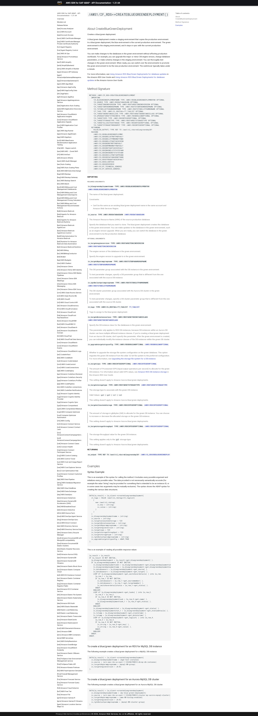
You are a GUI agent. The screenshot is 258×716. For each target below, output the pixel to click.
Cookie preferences (81, 714)
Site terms (67, 714)
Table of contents (182, 13)
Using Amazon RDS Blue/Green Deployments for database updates (138, 74)
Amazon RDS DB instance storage (152, 372)
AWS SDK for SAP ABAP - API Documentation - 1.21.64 (68, 14)
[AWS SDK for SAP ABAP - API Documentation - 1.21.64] (59, 3)
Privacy (59, 714)
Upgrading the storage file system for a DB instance (134, 359)
